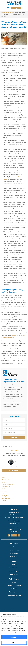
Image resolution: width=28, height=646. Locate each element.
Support (14, 582)
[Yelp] (15, 535)
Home (3, 12)
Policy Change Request (14, 592)
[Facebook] (12, 535)
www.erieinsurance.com (8, 366)
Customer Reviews (14, 568)
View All (4, 500)
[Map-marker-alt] (9, 535)
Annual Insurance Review (14, 595)
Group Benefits (14, 556)
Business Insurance (14, 550)
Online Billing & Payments (14, 585)
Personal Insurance (14, 547)
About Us (14, 564)
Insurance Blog (10, 12)
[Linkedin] (19, 535)
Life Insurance (14, 553)
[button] (8, 8)
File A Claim (14, 589)
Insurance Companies (14, 571)
